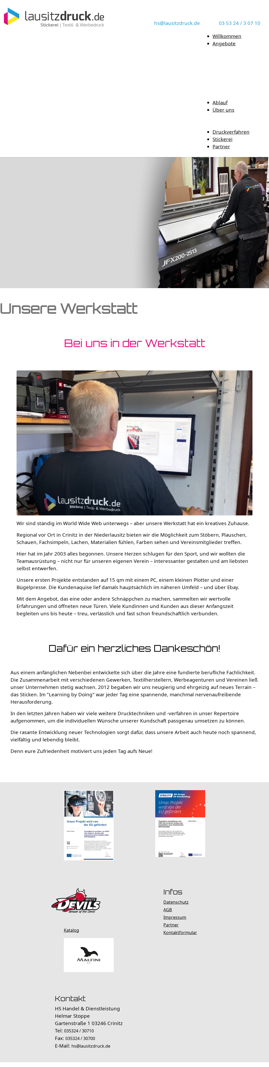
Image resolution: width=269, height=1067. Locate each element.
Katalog (71, 930)
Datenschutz (176, 902)
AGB (167, 910)
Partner (171, 925)
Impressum (174, 917)
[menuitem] (227, 36)
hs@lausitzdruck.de (177, 23)
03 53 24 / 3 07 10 (239, 23)
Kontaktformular (180, 932)
